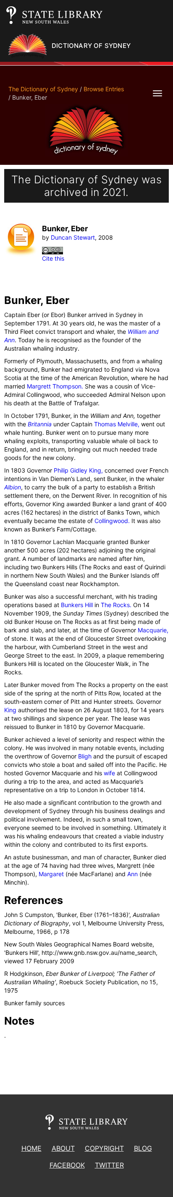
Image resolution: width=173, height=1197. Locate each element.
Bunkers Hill (77, 604)
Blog (143, 1148)
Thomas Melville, (116, 424)
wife (109, 773)
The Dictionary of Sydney (43, 88)
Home (31, 1148)
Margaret (51, 873)
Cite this (53, 258)
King (10, 709)
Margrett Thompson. (55, 386)
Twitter (109, 1165)
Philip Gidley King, (78, 470)
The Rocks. (116, 604)
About (63, 1148)
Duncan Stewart (73, 237)
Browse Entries (104, 88)
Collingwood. (112, 520)
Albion (12, 487)
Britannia (40, 424)
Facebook (67, 1165)
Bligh (85, 756)
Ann (132, 873)
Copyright (104, 1148)
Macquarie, (153, 630)
